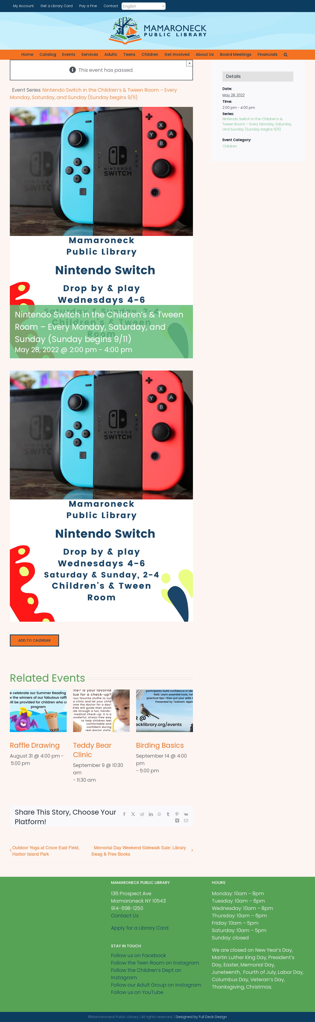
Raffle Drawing (35, 745)
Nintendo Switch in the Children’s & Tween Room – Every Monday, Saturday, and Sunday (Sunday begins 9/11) (257, 124)
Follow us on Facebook (138, 955)
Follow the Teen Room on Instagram (155, 962)
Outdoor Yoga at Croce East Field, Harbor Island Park (45, 850)
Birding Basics (160, 745)
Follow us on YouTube (137, 992)
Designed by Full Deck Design (201, 1016)
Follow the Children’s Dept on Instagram (146, 974)
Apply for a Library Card (140, 927)
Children (229, 146)
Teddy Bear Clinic (92, 750)
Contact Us (125, 915)
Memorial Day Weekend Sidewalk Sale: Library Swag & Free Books (138, 850)
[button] (285, 54)
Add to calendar (34, 640)
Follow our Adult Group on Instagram (156, 984)
